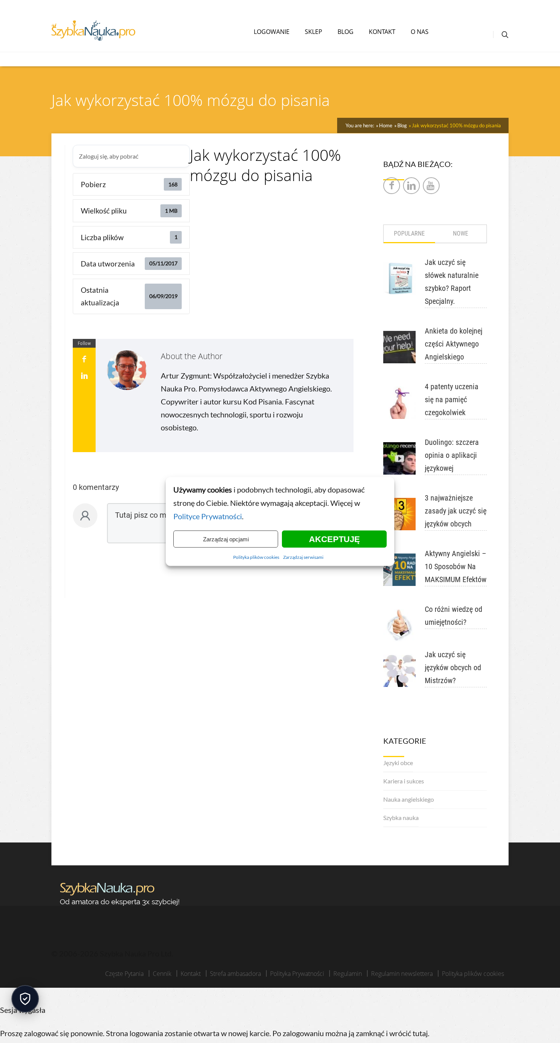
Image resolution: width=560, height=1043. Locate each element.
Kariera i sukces (403, 781)
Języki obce (398, 762)
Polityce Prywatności (207, 516)
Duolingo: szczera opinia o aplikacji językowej (452, 455)
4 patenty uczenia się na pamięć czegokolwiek (451, 399)
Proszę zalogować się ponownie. (52, 1033)
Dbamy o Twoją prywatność (25, 999)
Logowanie (272, 31)
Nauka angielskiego (408, 799)
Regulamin (347, 973)
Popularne (409, 233)
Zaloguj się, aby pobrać (108, 156)
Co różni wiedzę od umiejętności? (453, 616)
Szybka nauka (401, 817)
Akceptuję (334, 539)
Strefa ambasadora (235, 973)
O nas (420, 31)
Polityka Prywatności (297, 973)
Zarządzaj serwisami (303, 557)
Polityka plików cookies (256, 557)
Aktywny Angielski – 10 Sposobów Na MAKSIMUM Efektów (455, 566)
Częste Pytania (124, 973)
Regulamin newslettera (402, 973)
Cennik (162, 973)
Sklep (313, 31)
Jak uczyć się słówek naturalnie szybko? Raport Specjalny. (451, 282)
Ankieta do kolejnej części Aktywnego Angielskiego (453, 343)
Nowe (460, 233)
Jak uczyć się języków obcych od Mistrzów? (453, 667)
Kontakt (382, 31)
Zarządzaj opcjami (226, 539)
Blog (346, 31)
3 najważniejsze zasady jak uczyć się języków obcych (455, 510)
